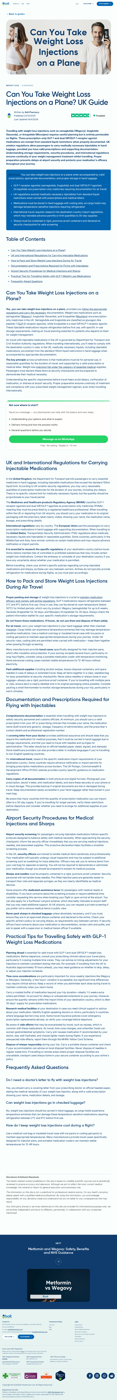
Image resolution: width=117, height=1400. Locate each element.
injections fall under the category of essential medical (66, 367)
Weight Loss (16, 3)
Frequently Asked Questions (27, 281)
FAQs (22, 3)
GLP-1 (21, 323)
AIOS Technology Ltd (55, 1392)
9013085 (4, 1359)
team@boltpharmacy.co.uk (15, 1329)
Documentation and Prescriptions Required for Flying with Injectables (49, 265)
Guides (28, 3)
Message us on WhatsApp (58, 439)
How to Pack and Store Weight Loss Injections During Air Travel (46, 260)
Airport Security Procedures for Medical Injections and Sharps (45, 270)
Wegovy (26, 316)
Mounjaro (81, 316)
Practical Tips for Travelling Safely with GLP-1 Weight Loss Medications (51, 276)
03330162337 (10, 1327)
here (22, 1351)
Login (77, 3)
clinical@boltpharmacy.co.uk (39, 1332)
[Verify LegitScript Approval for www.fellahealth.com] (60, 1376)
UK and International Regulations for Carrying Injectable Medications (49, 255)
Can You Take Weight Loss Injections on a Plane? (38, 250)
